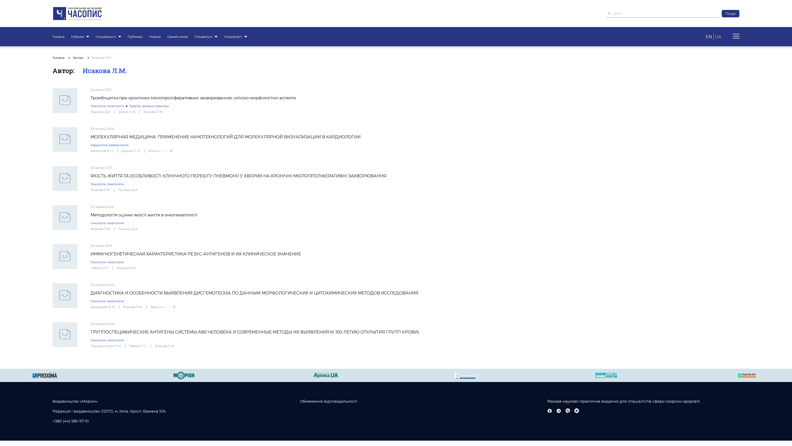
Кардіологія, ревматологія (109, 145)
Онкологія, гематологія (107, 106)
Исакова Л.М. (153, 112)
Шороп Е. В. (127, 112)
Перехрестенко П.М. (106, 346)
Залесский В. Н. (102, 151)
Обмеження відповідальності (328, 401)
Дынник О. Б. (131, 151)
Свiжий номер (177, 37)
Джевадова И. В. (103, 307)
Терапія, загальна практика (149, 106)
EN (709, 36)
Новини (155, 37)
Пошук (730, 13)
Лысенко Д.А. (101, 112)
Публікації (135, 37)
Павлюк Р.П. (100, 268)
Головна (58, 37)
